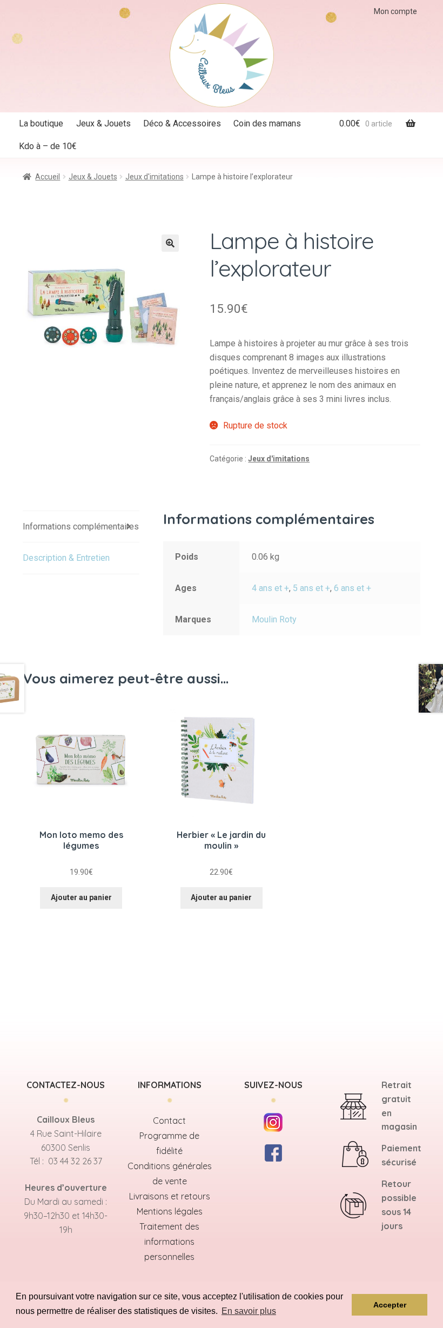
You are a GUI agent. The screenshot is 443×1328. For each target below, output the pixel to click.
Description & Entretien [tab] (66, 558)
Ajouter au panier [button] (81, 897)
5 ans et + (311, 588)
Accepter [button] (389, 1304)
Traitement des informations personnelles (169, 1241)
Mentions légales (170, 1211)
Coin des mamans (267, 123)
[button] (170, 243)
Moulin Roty (274, 619)
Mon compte (395, 11)
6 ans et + (352, 588)
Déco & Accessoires (182, 123)
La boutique (41, 123)
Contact (169, 1120)
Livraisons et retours (169, 1196)
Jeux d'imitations (154, 176)
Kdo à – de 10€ (48, 146)
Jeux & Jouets (103, 123)
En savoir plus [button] (249, 1311)
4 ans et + (270, 588)
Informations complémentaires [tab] (81, 526)
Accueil (47, 176)
